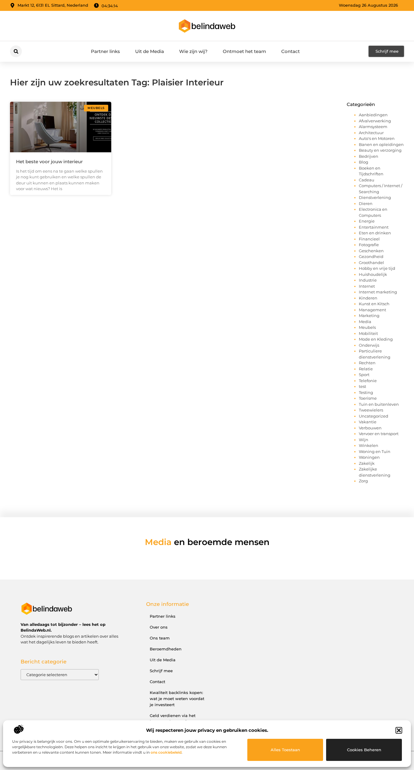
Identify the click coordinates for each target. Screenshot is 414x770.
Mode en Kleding (376, 339)
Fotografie (369, 244)
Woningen (369, 457)
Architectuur (371, 132)
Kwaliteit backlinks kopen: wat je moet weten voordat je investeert (177, 698)
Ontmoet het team (244, 51)
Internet (367, 286)
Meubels (367, 327)
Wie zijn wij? (193, 51)
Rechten (367, 362)
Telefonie (368, 380)
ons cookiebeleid (166, 752)
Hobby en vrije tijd (377, 268)
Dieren (365, 203)
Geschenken (371, 250)
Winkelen (368, 445)
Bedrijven (368, 156)
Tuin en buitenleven (379, 404)
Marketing (369, 315)
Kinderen (368, 298)
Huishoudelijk (373, 274)
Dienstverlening (375, 197)
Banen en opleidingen (381, 144)
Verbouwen (370, 427)
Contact (290, 51)
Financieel (369, 238)
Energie (367, 221)
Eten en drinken (375, 232)
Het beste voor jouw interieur (49, 161)
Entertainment (374, 227)
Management (372, 309)
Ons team (160, 638)
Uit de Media (149, 51)
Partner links (105, 51)
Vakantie (367, 421)
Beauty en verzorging (380, 150)
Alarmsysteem (373, 126)
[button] (399, 730)
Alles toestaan (285, 749)
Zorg (363, 480)
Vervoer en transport (379, 433)
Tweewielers (371, 410)
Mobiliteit (368, 333)
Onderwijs (369, 345)
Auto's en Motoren (377, 138)
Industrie (368, 280)
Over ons (159, 627)
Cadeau (366, 179)
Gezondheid (371, 256)
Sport (364, 374)
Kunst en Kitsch (374, 303)
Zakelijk (367, 463)
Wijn (363, 439)
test (362, 386)
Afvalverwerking (375, 120)
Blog (363, 162)
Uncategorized (373, 416)
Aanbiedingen (373, 114)
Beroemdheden (166, 648)
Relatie (366, 368)
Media (365, 321)
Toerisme (368, 398)
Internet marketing (378, 291)
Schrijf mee (161, 670)
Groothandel (371, 262)
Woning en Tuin (374, 451)
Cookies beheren (364, 749)
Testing (366, 392)
